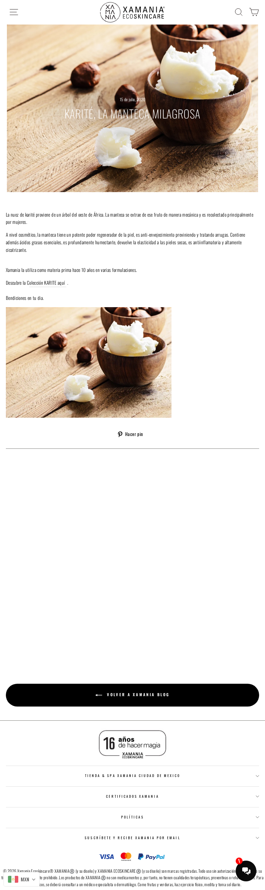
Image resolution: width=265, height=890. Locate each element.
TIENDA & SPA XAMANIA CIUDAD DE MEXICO (132, 775)
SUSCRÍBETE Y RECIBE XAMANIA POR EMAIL (132, 837)
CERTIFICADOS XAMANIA (132, 796)
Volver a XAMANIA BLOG (137, 694)
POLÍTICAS (132, 817)
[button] (102, 855)
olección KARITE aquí (47, 282)
